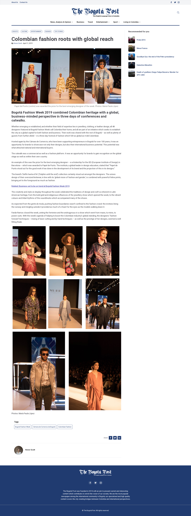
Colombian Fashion (65, 427)
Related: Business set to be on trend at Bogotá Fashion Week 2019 (40, 186)
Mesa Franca (142, 48)
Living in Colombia (130, 22)
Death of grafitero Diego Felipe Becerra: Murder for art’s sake (158, 73)
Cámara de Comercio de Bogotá (44, 427)
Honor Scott (18, 43)
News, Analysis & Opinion (60, 22)
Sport (115, 22)
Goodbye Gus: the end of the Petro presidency (155, 57)
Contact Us (23, 2)
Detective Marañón (144, 65)
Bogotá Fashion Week (22, 427)
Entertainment (102, 22)
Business (80, 22)
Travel (90, 22)
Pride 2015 (141, 40)
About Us (14, 2)
